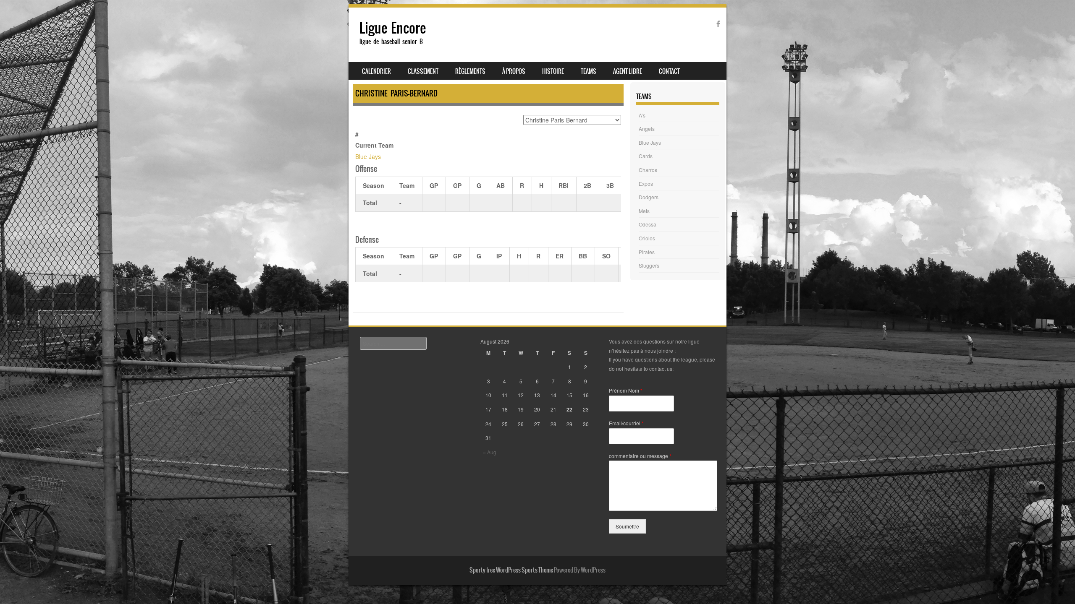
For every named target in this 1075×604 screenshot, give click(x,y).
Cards (646, 155)
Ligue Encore (392, 28)
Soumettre (627, 526)
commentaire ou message (640, 456)
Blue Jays (368, 156)
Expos (646, 183)
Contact (669, 71)
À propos (513, 71)
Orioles (647, 238)
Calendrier (376, 71)
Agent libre (627, 71)
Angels (647, 128)
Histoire (553, 71)
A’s (642, 115)
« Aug (489, 452)
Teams (588, 71)
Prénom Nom (625, 390)
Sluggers (649, 265)
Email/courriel (626, 423)
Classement (423, 71)
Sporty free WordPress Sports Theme (511, 570)
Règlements (470, 71)
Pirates (647, 251)
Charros (648, 169)
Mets (644, 210)
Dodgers (648, 196)
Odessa (647, 224)
